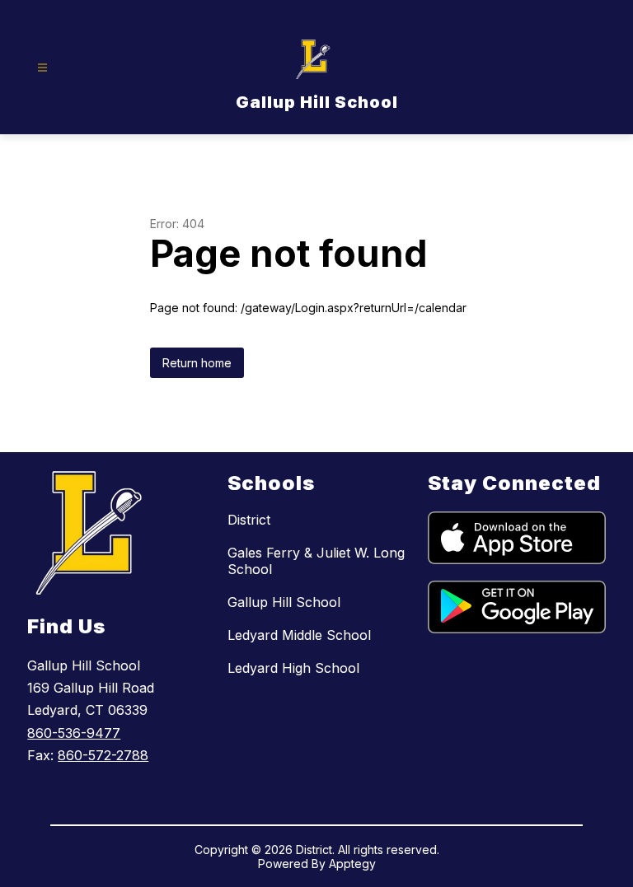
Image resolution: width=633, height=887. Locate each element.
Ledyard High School (293, 668)
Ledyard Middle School (299, 635)
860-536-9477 (73, 733)
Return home (197, 363)
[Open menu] (42, 67)
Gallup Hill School (283, 602)
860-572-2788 (103, 755)
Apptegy (352, 864)
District (248, 519)
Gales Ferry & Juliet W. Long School (316, 560)
